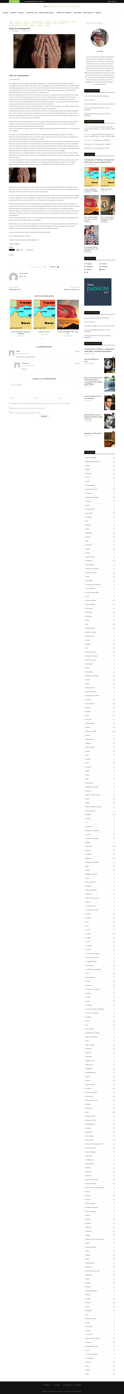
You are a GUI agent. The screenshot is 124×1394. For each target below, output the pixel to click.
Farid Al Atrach (100, 747)
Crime (100, 596)
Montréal (100, 1104)
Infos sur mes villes (46, 13)
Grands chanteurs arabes (100, 795)
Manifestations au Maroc (100, 1033)
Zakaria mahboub (76, 1391)
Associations (100, 513)
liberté (100, 1021)
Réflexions (25, 25)
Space (100, 1307)
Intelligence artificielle (100, 862)
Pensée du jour (32, 13)
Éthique (100, 727)
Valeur (100, 1366)
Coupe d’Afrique (100, 588)
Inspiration (18, 23)
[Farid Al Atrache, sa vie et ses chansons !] (109, 402)
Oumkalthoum (100, 1160)
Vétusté (100, 1370)
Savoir (100, 1259)
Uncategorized (100, 1358)
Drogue (100, 640)
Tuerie (100, 1350)
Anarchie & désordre (100, 489)
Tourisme (100, 1330)
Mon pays (100, 1088)
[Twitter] (110, 1)
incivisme (100, 834)
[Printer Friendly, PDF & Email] (14, 244)
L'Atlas (100, 878)
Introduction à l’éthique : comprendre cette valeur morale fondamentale (99, 161)
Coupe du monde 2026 (100, 592)
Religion (32, 25)
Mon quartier (100, 1096)
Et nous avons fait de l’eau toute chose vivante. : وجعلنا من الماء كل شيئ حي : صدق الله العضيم (99, 128)
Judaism (100, 870)
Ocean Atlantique (100, 1152)
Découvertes (100, 608)
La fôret (100, 930)
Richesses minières (100, 1247)
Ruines (100, 1251)
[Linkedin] (114, 1)
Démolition (100, 616)
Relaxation (100, 1231)
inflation (100, 842)
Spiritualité (100, 1310)
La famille (26, 23)
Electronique (100, 672)
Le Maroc (100, 981)
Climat (100, 577)
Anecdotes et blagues (100, 497)
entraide (100, 700)
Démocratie (100, 612)
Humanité (74, 21)
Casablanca (26, 21)
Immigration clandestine (100, 830)
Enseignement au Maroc (100, 695)
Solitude (100, 1295)
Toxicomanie (100, 1334)
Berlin (100, 529)
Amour (100, 477)
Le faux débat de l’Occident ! (101, 148)
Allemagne (100, 473)
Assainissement (100, 509)
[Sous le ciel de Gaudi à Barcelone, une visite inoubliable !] (108, 205)
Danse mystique (100, 604)
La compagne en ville (100, 910)
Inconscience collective (100, 838)
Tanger (100, 1322)
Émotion (100, 680)
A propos (13, 13)
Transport (100, 1342)
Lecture (100, 1001)
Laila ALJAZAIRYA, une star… (91, 360)
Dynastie (100, 644)
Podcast (100, 1195)
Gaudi (100, 775)
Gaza (100, 779)
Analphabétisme (100, 485)
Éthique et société (64, 21)
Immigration (100, 826)
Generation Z (100, 783)
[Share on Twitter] (51, 267)
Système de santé (100, 1318)
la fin (100, 922)
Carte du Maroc (100, 557)
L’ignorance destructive (100, 898)
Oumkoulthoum (100, 1164)
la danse (100, 914)
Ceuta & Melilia (100, 565)
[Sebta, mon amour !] (44, 314)
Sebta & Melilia (100, 1263)
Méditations (48, 23)
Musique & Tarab (100, 1116)
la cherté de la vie (100, 906)
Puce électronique (100, 1211)
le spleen (100, 993)
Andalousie (100, 493)
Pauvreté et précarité (14, 25)
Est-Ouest (100, 719)
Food (100, 755)
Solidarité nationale (100, 1291)
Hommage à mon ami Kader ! (102, 140)
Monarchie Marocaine (100, 1100)
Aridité (100, 505)
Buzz (100, 541)
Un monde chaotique (100, 1354)
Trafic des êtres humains (100, 1338)
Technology (100, 1326)
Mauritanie (100, 1057)
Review (100, 1243)
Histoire (100, 803)
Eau (100, 648)
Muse (55, 23)
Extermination (100, 739)
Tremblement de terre (100, 1346)
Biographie (18, 21)
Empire (100, 684)
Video (100, 1374)
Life (100, 1025)
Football (100, 759)
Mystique (100, 1128)
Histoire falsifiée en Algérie (100, 807)
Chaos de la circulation (100, 569)
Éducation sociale (100, 660)
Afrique (100, 465)
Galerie (98, 13)
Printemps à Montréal (100, 1207)
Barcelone (100, 525)
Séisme (100, 1279)
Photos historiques (100, 1183)
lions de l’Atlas (100, 1029)
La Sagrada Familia (100, 961)
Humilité (100, 819)
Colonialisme (100, 580)
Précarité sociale (100, 1203)
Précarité (100, 1199)
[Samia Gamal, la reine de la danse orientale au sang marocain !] (109, 421)
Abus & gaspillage (100, 458)
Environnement (48, 21)
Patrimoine (62, 23)
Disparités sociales (100, 632)
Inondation (100, 854)
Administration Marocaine (100, 461)
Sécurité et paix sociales (100, 1271)
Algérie (11, 21)
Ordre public (100, 1156)
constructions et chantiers (100, 584)
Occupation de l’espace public (100, 1144)
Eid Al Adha (100, 664)
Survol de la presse (64, 13)
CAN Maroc (100, 545)
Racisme (100, 1219)
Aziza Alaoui (87, 144)
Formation (100, 767)
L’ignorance (100, 894)
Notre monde (100, 1140)
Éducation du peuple (100, 656)
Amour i (100, 481)
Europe (100, 735)
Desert (100, 620)
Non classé (100, 1132)
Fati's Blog (16, 31)
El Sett (100, 668)
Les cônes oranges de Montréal (100, 1009)
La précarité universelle (100, 953)
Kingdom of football (100, 874)
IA (100, 822)
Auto (100, 521)
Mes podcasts (88, 13)
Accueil (5, 13)
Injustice (11, 23)
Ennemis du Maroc (100, 692)
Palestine (100, 1168)
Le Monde (100, 985)
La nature (40, 23)
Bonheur (100, 537)
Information (100, 846)
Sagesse (100, 1255)
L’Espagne (100, 886)
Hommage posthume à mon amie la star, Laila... (36, 1)
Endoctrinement (100, 688)
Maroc (100, 1041)
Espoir (56, 21)
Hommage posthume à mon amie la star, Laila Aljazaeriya (91, 248)
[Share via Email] (58, 267)
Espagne (100, 711)
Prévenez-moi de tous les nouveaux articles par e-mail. (25, 413)
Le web (100, 997)
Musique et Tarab (100, 1120)
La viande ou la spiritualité (100, 969)
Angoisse (100, 501)
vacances (100, 1362)
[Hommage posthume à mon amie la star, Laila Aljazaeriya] (91, 235)
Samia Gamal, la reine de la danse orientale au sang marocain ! (93, 417)
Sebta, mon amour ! (44, 332)
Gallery (100, 771)
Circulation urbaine (100, 573)
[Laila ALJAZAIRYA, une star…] (109, 365)
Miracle (100, 1080)
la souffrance (100, 965)
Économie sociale (100, 652)
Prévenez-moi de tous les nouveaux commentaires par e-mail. (26, 408)
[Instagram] (112, 1)
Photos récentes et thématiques (100, 1187)
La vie (100, 973)
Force (100, 763)
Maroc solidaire (100, 1045)
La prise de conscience (100, 957)
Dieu (100, 624)
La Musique (100, 946)
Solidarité (100, 1287)
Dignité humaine (100, 628)
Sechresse (100, 1267)
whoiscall (87, 148)
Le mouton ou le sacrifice (100, 989)
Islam (100, 866)
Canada (100, 549)
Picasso (100, 1192)
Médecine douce (100, 1061)
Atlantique (100, 517)
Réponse (77, 351)
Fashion (100, 751)
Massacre (100, 1053)
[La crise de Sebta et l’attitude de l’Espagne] (21, 314)
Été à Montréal (100, 723)
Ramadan (100, 1223)
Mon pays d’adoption (100, 1092)
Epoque (100, 707)
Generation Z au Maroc (100, 787)
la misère (100, 938)
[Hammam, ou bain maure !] (109, 439)
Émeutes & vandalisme (100, 676)
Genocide (100, 791)
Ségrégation (40, 25)
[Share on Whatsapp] (55, 267)
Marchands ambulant (100, 1037)
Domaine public (100, 636)
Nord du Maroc (100, 1136)
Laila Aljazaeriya (100, 977)
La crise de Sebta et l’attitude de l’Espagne (96, 96)
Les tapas (100, 1017)
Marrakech (100, 1049)
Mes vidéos (78, 13)
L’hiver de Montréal (100, 890)
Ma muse (21, 13)
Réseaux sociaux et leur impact (100, 1239)
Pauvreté (100, 1176)
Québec (100, 1215)
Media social (100, 1065)
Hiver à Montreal (100, 811)
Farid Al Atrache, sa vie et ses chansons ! (92, 397)
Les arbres (100, 1005)
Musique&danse (100, 1124)
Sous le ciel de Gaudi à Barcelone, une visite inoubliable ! (107, 219)
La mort (100, 941)
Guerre (100, 799)
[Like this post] (46, 267)
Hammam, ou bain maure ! (93, 433)
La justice (33, 23)
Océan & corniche (100, 1148)
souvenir (48, 25)
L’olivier (100, 902)
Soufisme (100, 1299)
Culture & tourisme (37, 21)
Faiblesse (100, 743)
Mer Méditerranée (100, 1072)
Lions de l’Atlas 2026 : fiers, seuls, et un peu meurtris (99, 104)
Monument (100, 1108)
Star (100, 1314)
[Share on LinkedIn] (53, 267)
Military (100, 1076)
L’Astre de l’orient (100, 882)
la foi (100, 926)
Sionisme (100, 1283)
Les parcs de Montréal (100, 1013)
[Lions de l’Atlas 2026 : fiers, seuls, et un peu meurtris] (68, 314)
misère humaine (100, 1084)
